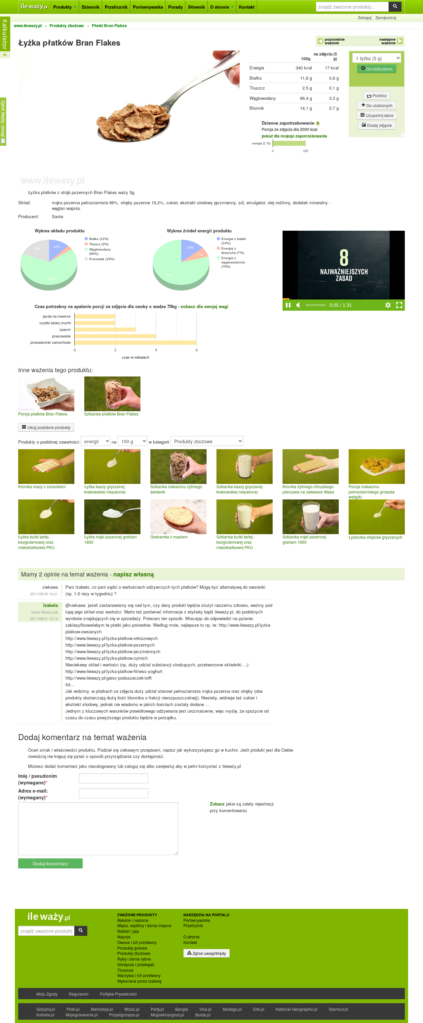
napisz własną (133, 574)
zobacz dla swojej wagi (204, 306)
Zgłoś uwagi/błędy (209, 953)
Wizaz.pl (131, 1009)
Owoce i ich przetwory (137, 942)
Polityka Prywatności (118, 994)
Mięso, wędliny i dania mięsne (144, 925)
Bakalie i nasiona (132, 920)
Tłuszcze (125, 970)
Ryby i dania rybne (134, 959)
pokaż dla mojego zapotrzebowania (294, 136)
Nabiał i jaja (128, 931)
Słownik (196, 7)
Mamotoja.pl (102, 1009)
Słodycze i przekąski (135, 964)
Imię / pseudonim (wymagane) (37, 779)
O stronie (220, 7)
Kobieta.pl (45, 1014)
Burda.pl (203, 1014)
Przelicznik (116, 7)
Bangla (181, 1009)
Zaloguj (364, 17)
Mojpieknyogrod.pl (167, 1014)
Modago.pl (232, 1009)
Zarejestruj (385, 17)
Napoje (124, 936)
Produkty (63, 7)
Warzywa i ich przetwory (139, 975)
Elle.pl (258, 1009)
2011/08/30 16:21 (44, 593)
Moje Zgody (47, 994)
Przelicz (379, 95)
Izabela (50, 605)
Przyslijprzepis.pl (124, 1014)
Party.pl (157, 1009)
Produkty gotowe (132, 948)
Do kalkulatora (379, 68)
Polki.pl (73, 1009)
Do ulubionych (379, 105)
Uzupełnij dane (379, 115)
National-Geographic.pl (297, 1009)
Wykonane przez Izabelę (139, 981)
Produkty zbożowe (133, 953)
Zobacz (217, 804)
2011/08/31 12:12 (44, 618)
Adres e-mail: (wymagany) (33, 794)
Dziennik (90, 7)
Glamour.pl (338, 1009)
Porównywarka (148, 7)
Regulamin (79, 994)
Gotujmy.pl (45, 1009)
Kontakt (246, 7)
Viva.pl (205, 1009)
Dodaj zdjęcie (379, 125)
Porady (175, 7)
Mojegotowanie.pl (82, 1014)
